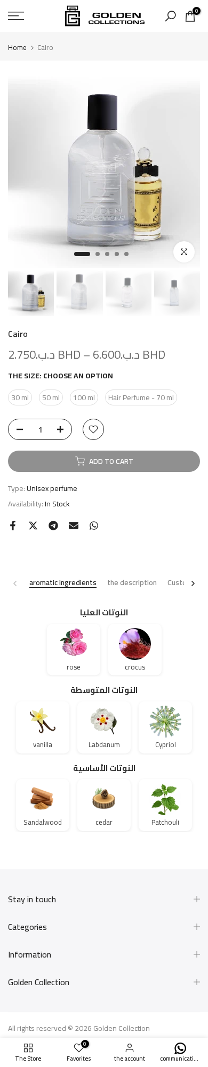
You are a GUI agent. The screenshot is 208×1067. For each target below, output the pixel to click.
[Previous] (15, 583)
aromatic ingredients (63, 583)
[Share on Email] (73, 525)
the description (132, 583)
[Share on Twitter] (33, 525)
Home (17, 47)
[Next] (192, 583)
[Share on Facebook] (13, 525)
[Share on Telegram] (53, 525)
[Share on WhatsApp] (94, 525)
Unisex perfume (52, 488)
